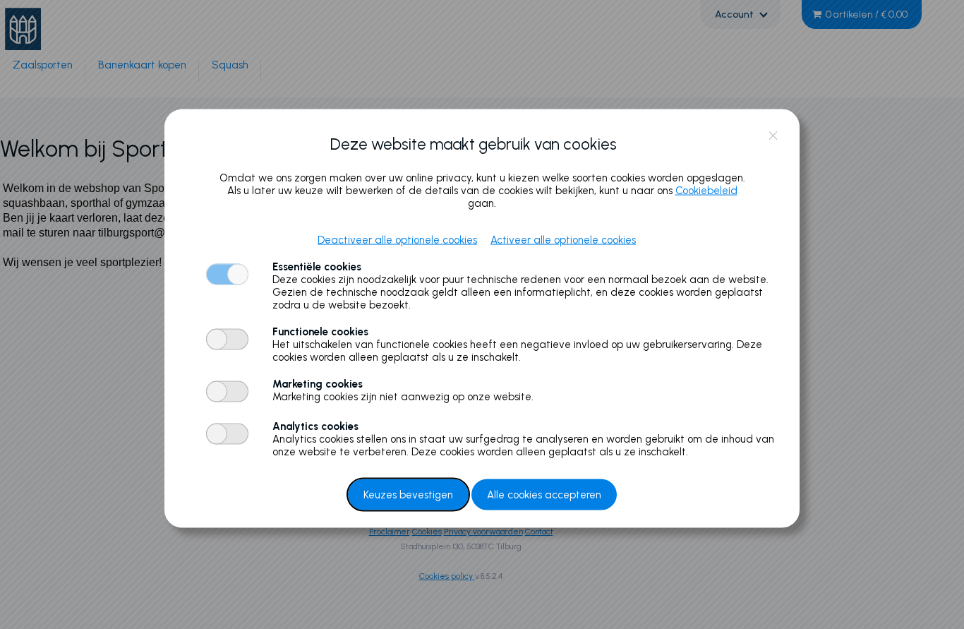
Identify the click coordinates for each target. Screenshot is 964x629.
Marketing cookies (317, 383)
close (773, 136)
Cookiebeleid (706, 190)
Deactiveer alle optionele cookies (397, 239)
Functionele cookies (320, 331)
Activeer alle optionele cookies (563, 239)
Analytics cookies (315, 425)
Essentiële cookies (316, 266)
